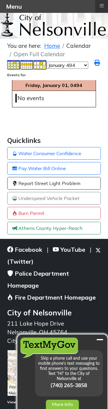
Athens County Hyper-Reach (49, 228)
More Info (62, 404)
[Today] (40, 65)
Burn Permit (30, 213)
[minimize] (99, 340)
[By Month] (13, 65)
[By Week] (27, 65)
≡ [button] (101, 5)
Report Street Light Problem (48, 183)
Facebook (27, 249)
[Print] (97, 62)
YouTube (72, 249)
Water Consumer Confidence (49, 153)
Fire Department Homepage (54, 297)
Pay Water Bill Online (41, 168)
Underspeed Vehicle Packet (48, 198)
